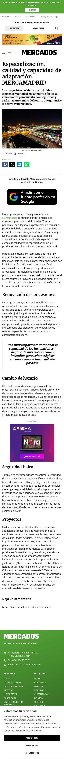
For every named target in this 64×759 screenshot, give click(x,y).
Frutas (38, 678)
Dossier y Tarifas (13, 686)
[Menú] (9, 53)
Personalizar (32, 745)
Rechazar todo (32, 752)
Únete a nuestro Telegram (13, 703)
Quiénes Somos (12, 682)
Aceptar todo (32, 737)
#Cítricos (6, 16)
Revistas (8, 690)
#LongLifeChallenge (49, 16)
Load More (32, 622)
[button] (56, 28)
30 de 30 (38, 701)
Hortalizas (40, 682)
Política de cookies (32, 730)
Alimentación (42, 694)
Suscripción (10, 698)
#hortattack (31, 16)
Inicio (7, 678)
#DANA (18, 16)
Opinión (38, 698)
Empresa (38, 686)
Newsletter (10, 694)
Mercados (40, 690)
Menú (4, 53)
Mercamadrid (9, 217)
